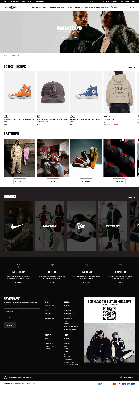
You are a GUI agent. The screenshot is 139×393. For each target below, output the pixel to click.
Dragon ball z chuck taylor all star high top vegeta (85, 120)
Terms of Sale (68, 359)
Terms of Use (49, 343)
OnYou (66, 351)
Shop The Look (49, 305)
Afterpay (67, 349)
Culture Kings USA (70, 329)
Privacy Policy (49, 346)
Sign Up (10, 325)
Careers (47, 338)
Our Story (48, 341)
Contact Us (67, 341)
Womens (45, 7)
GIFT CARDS (125, 1)
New (33, 7)
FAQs (65, 346)
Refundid (67, 357)
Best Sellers (90, 7)
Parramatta (68, 318)
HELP (107, 1)
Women (47, 310)
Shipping (67, 343)
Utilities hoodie (108, 119)
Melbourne (67, 310)
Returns (67, 338)
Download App (50, 318)
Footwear (70, 7)
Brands (53, 7)
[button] (134, 7)
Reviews (47, 349)
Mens (38, 7)
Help (66, 335)
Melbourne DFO (69, 313)
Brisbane (67, 305)
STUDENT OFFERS (98, 1)
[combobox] (119, 7)
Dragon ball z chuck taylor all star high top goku (19, 120)
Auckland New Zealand (71, 326)
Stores (67, 302)
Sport (47, 316)
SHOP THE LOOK (85, 1)
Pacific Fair (67, 316)
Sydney (66, 324)
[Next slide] (135, 92)
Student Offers (69, 362)
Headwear (79, 7)
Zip (65, 354)
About (48, 335)
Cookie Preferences (71, 364)
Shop (47, 302)
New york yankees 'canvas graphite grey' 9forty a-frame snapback (52, 120)
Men (46, 308)
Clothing (60, 7)
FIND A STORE (115, 1)
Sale (107, 7)
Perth (66, 321)
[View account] (131, 7)
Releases (100, 7)
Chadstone (67, 308)
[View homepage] (11, 7)
